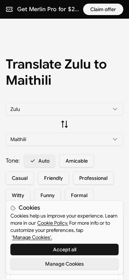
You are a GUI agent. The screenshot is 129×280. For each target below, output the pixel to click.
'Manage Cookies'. (32, 237)
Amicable (77, 161)
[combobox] (64, 109)
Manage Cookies (64, 264)
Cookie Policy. (52, 223)
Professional (93, 178)
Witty (18, 195)
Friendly (53, 178)
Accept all (64, 249)
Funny (47, 195)
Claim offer (103, 9)
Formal (79, 195)
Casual (20, 178)
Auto (43, 161)
